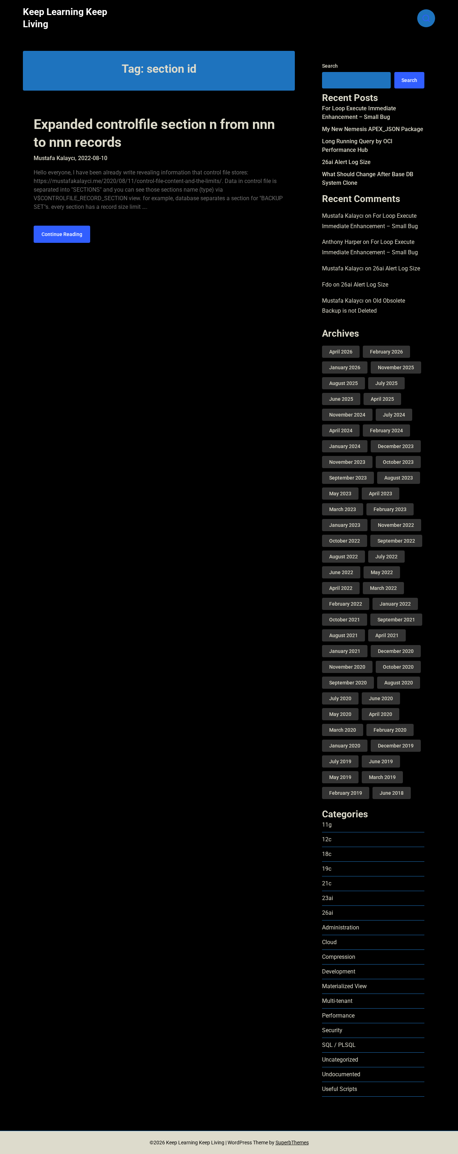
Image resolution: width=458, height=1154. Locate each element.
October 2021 (344, 619)
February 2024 (386, 430)
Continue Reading (62, 234)
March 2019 (382, 777)
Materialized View (344, 986)
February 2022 (345, 604)
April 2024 (340, 430)
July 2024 (394, 415)
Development (338, 971)
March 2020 (342, 730)
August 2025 (343, 383)
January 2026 (344, 367)
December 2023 (396, 446)
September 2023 (348, 478)
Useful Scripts (339, 1089)
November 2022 (396, 525)
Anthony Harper (341, 242)
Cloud (329, 942)
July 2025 (386, 383)
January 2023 (344, 525)
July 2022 (386, 556)
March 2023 (342, 509)
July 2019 (340, 761)
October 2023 (398, 462)
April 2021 (387, 635)
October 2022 (344, 541)
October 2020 (398, 667)
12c (326, 839)
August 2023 (398, 478)
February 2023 (390, 509)
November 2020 (347, 667)
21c (326, 883)
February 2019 (345, 793)
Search (330, 66)
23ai (327, 898)
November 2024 (347, 415)
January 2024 (344, 446)
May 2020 (340, 714)
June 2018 (392, 793)
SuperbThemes (292, 1142)
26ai (327, 912)
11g (327, 824)
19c (326, 868)
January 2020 (344, 746)
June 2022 (341, 572)
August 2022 (343, 556)
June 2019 (381, 761)
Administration (340, 927)
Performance (338, 1015)
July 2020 (340, 698)
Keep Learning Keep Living (65, 17)
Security (332, 1030)
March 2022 (383, 588)
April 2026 (340, 352)
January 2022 (395, 604)
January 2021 (344, 651)
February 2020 (390, 730)
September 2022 (396, 541)
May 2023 (340, 493)
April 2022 (340, 588)
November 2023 (347, 462)
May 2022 (382, 572)
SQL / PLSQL (339, 1045)
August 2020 (398, 683)
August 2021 (343, 635)
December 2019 (396, 746)
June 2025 (341, 399)
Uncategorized (340, 1059)
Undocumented (341, 1074)
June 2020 (381, 698)
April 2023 (380, 493)
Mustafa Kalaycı (343, 215)
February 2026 (386, 352)
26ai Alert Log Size (346, 162)
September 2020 (348, 683)
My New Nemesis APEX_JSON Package (372, 129)
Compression (338, 956)
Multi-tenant (337, 1000)
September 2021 (396, 619)
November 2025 (396, 367)
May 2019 (340, 777)
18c (326, 854)
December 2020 (396, 651)
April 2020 (380, 714)
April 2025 (382, 399)
